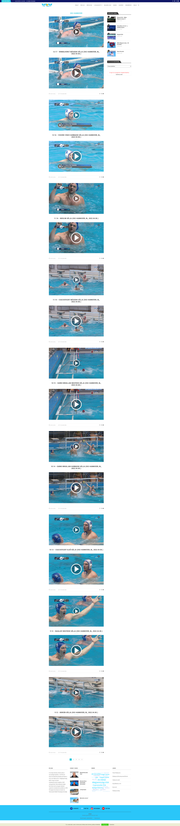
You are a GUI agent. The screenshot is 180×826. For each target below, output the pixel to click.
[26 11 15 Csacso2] (77, 306)
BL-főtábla (98, 786)
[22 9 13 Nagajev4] (77, 635)
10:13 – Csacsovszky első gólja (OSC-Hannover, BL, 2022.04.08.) (76, 550)
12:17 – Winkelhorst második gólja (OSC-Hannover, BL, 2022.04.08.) (76, 53)
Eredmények (128, 5)
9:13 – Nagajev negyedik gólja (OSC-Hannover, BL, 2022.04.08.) (76, 631)
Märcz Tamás (99, 790)
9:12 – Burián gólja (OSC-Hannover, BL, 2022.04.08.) (76, 712)
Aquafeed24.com (116, 783)
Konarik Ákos (93, 791)
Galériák (121, 5)
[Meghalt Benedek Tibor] (74, 775)
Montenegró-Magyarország (104, 778)
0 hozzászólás (63, 93)
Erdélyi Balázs (97, 775)
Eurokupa (96, 778)
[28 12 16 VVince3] (77, 141)
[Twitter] (174, 1)
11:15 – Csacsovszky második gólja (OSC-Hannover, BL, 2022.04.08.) (76, 301)
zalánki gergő (106, 772)
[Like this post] (99, 93)
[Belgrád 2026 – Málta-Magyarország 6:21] (111, 19)
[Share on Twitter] (103, 93)
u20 (101, 775)
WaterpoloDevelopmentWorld (120, 776)
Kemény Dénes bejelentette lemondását (83, 782)
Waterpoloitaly (116, 790)
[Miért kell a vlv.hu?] (74, 800)
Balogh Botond (97, 788)
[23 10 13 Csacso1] (77, 554)
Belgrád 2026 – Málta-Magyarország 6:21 (122, 18)
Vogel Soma (105, 774)
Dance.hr (114, 787)
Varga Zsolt (93, 777)
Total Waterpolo (116, 772)
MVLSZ (135, 5)
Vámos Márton (105, 775)
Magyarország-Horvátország (98, 772)
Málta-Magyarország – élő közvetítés (24, 1)
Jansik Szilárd (105, 786)
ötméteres (107, 787)
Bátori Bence (96, 789)
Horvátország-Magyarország (106, 791)
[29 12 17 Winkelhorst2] (77, 58)
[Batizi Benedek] (111, 53)
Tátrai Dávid (101, 786)
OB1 (96, 777)
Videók (115, 5)
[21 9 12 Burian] (77, 717)
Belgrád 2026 (107, 5)
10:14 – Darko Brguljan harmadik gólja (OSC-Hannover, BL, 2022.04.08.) (76, 467)
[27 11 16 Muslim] (77, 222)
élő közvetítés (96, 774)
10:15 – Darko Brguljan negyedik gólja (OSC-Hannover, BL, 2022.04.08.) (76, 384)
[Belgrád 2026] (111, 36)
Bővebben (112, 824)
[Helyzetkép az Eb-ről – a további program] (111, 28)
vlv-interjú (102, 780)
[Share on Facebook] (101, 93)
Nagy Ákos (94, 786)
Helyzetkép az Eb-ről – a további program (122, 26)
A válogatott (97, 5)
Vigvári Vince (101, 778)
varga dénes (103, 789)
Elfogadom (105, 824)
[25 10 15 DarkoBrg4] (77, 389)
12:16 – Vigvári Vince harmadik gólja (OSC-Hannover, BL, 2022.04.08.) (76, 136)
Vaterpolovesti (116, 780)
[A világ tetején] (74, 792)
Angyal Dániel (104, 777)
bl (103, 788)
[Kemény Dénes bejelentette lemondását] (74, 783)
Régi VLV (83, 5)
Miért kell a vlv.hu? (84, 798)
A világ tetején (83, 789)
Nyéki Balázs (94, 790)
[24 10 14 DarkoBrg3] (77, 472)
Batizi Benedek (120, 51)
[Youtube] (178, 1)
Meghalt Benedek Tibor (84, 773)
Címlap (76, 5)
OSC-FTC (94, 779)
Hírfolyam (89, 5)
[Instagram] (176, 1)
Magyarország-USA (100, 782)
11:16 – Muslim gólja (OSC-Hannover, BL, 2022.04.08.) (76, 218)
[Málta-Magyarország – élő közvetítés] (111, 45)
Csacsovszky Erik (99, 785)
